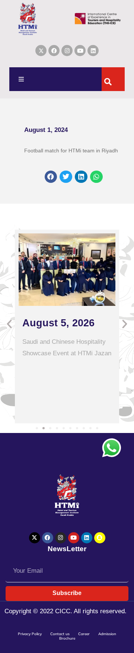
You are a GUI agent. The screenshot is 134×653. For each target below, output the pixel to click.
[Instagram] (67, 50)
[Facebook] (54, 50)
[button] (21, 79)
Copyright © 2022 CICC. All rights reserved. (65, 611)
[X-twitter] (34, 537)
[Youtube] (80, 50)
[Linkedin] (93, 50)
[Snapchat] (99, 537)
